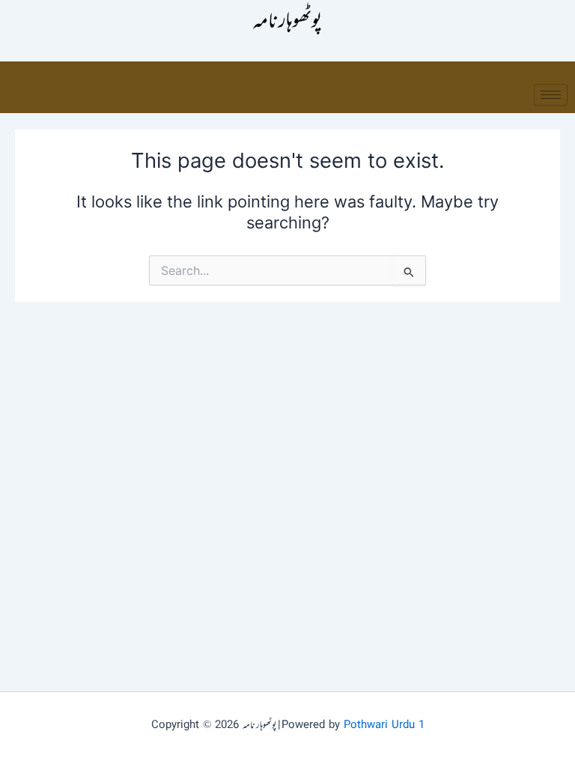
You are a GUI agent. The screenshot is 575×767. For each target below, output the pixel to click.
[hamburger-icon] (551, 95)
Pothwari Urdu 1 (384, 725)
